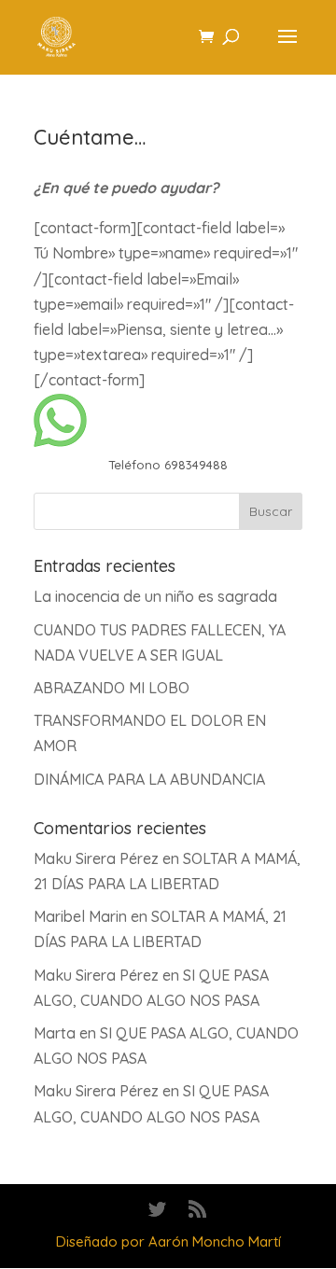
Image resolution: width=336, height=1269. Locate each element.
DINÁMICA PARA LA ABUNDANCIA (149, 779)
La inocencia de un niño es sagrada (155, 596)
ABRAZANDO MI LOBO (111, 687)
